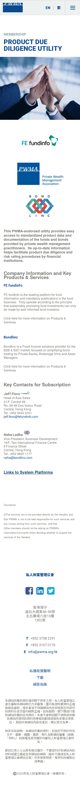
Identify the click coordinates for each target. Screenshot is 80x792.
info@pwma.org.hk (42, 652)
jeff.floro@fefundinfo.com (21, 416)
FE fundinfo (13, 285)
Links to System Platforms (28, 472)
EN (48, 8)
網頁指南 (40, 684)
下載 (40, 678)
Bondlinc (11, 337)
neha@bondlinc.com (18, 457)
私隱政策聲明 (40, 671)
